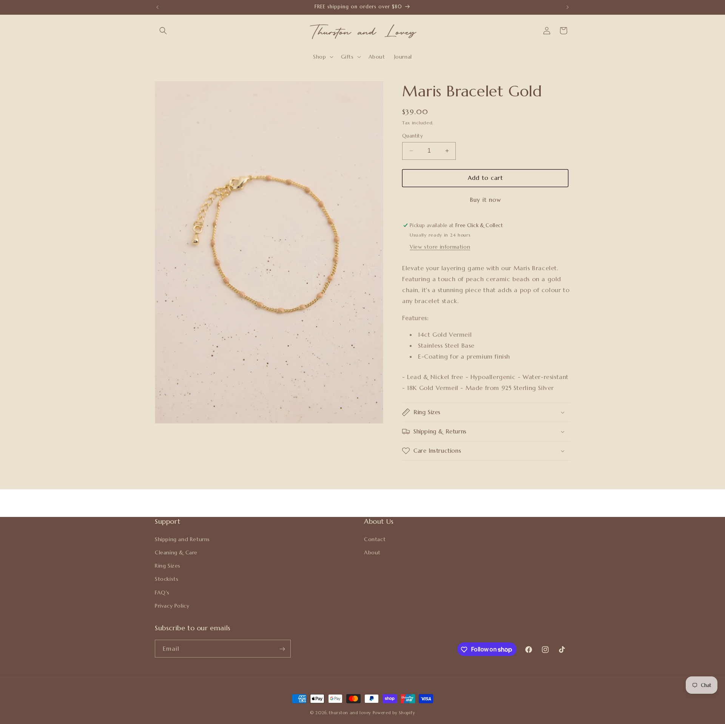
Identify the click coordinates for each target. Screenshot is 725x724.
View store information (440, 246)
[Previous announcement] (157, 7)
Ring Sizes (167, 565)
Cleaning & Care (176, 552)
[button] (163, 30)
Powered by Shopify (394, 712)
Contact (375, 538)
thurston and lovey (350, 712)
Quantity (412, 136)
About (372, 552)
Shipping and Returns (182, 538)
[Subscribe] (282, 649)
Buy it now (485, 199)
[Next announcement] (567, 7)
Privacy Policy (172, 605)
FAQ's (162, 592)
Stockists (166, 578)
